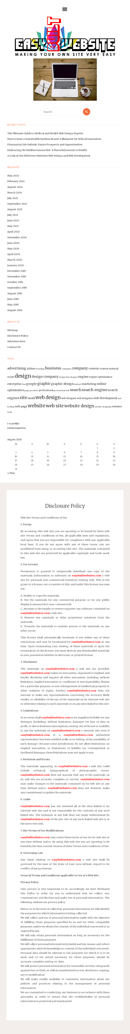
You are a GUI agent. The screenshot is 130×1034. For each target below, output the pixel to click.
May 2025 (13, 175)
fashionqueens (16, 428)
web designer (68, 398)
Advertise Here (16, 341)
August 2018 (14, 310)
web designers (85, 398)
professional (46, 390)
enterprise (14, 384)
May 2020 (13, 248)
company (80, 368)
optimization (15, 390)
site (23, 397)
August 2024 (15, 187)
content (94, 368)
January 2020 (15, 265)
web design (48, 397)
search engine (94, 390)
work (9, 412)
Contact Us (14, 347)
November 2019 (16, 276)
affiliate (31, 368)
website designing (103, 407)
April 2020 (13, 254)
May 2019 (12, 304)
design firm (64, 377)
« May (11, 473)
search (75, 390)
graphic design (62, 384)
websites (117, 406)
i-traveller (13, 423)
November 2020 (17, 237)
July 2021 (12, 214)
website (36, 406)
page (27, 390)
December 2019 (16, 270)
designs (74, 377)
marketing (89, 384)
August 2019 (14, 293)
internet (77, 384)
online (101, 384)
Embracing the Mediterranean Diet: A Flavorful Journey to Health (47, 150)
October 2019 (15, 282)
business (53, 368)
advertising (16, 368)
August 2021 (14, 209)
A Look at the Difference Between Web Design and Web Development (48, 155)
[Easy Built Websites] (65, 36)
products (34, 390)
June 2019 (13, 299)
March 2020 (14, 259)
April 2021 (13, 231)
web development (105, 398)
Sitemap (12, 330)
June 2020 (13, 243)
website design (79, 406)
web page (21, 406)
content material (108, 368)
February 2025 (16, 181)
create (10, 377)
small (31, 398)
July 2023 (12, 198)
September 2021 (17, 203)
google (31, 384)
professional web (62, 390)
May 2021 (13, 226)
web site (55, 406)
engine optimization (100, 377)
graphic (44, 383)
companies (66, 369)
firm (24, 384)
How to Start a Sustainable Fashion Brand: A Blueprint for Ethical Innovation (54, 138)
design (23, 376)
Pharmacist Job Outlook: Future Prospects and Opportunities (44, 144)
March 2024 (14, 192)
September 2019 (17, 287)
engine (83, 377)
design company (45, 377)
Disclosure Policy (17, 335)
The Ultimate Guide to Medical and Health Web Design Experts (45, 133)
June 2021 (13, 220)
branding (40, 369)
